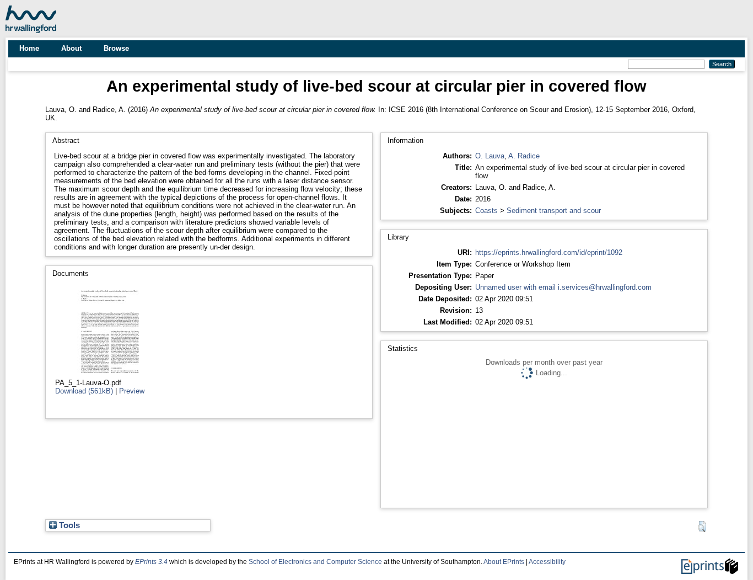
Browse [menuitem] (116, 48)
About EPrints (503, 561)
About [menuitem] (71, 48)
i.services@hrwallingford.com (605, 287)
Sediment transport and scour (554, 210)
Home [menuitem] (29, 48)
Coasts (486, 210)
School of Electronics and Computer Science (315, 561)
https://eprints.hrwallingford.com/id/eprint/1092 (548, 252)
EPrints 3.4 (151, 561)
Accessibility (547, 561)
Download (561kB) (84, 391)
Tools (68, 525)
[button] (702, 526)
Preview (131, 391)
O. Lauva (489, 156)
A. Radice (524, 156)
